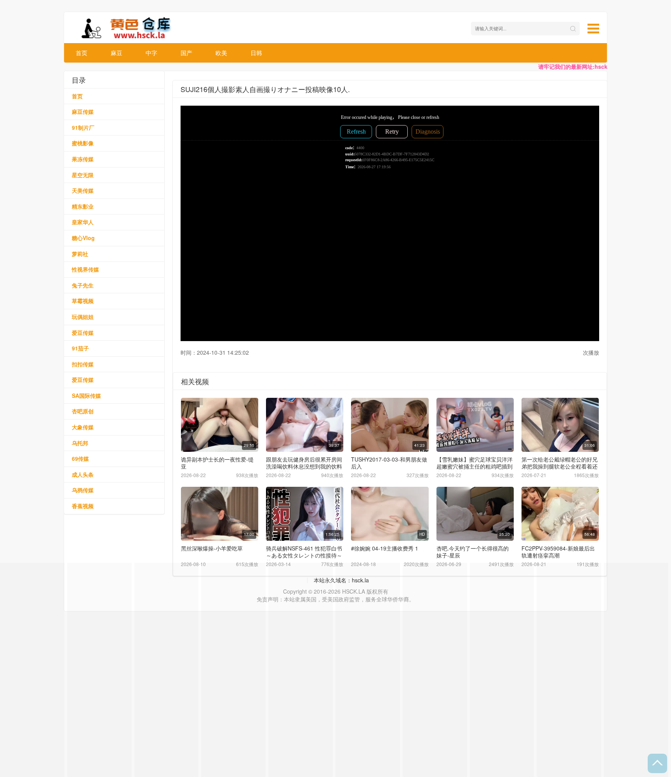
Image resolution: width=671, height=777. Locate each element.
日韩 (256, 53)
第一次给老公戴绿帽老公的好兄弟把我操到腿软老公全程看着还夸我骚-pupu (560, 466)
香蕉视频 (83, 506)
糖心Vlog (83, 238)
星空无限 (83, 175)
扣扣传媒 (83, 364)
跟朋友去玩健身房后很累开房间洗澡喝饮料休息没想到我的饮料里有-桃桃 (304, 466)
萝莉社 (80, 254)
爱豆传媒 (83, 332)
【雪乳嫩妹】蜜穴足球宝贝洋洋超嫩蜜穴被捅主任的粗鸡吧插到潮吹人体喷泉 (474, 466)
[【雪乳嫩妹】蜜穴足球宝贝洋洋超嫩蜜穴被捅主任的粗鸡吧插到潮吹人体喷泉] (475, 425)
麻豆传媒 (83, 111)
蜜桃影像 (83, 143)
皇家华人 (83, 222)
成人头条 (83, 474)
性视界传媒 (85, 269)
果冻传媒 (83, 159)
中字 (151, 53)
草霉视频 (83, 301)
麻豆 (116, 53)
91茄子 (80, 348)
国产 (186, 53)
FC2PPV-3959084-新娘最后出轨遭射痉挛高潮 (558, 551)
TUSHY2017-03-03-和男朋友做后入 (389, 462)
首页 (81, 53)
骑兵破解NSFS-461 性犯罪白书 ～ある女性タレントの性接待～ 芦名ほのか (304, 555)
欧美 (221, 53)
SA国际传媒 (86, 395)
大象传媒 (83, 427)
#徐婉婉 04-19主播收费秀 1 (384, 548)
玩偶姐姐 (83, 317)
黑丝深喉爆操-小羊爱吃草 (212, 548)
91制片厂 (83, 127)
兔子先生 (83, 285)
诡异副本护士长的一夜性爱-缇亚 (217, 462)
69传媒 (80, 458)
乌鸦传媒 (83, 490)
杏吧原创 (83, 411)
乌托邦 (80, 443)
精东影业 (83, 206)
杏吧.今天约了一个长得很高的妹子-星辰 (472, 551)
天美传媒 (83, 190)
